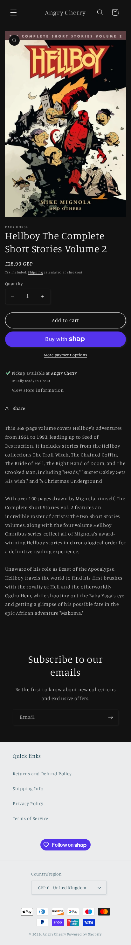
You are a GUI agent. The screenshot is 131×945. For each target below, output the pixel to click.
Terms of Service (30, 818)
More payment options (65, 354)
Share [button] (19, 408)
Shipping (35, 272)
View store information (38, 390)
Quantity (14, 283)
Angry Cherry (54, 934)
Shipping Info (28, 788)
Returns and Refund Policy (42, 773)
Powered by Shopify (84, 934)
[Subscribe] (110, 717)
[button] (13, 12)
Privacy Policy (28, 803)
